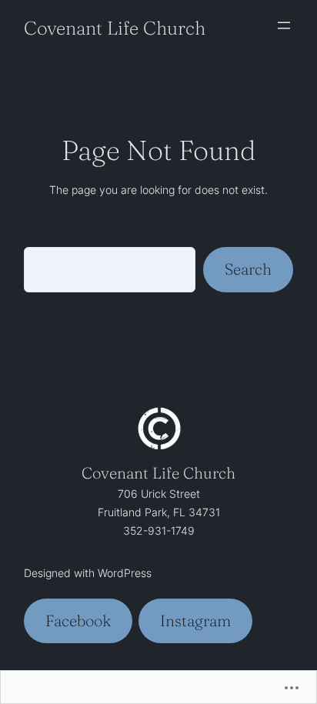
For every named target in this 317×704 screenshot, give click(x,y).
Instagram (195, 620)
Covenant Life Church (114, 27)
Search (248, 269)
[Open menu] (284, 25)
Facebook (78, 620)
